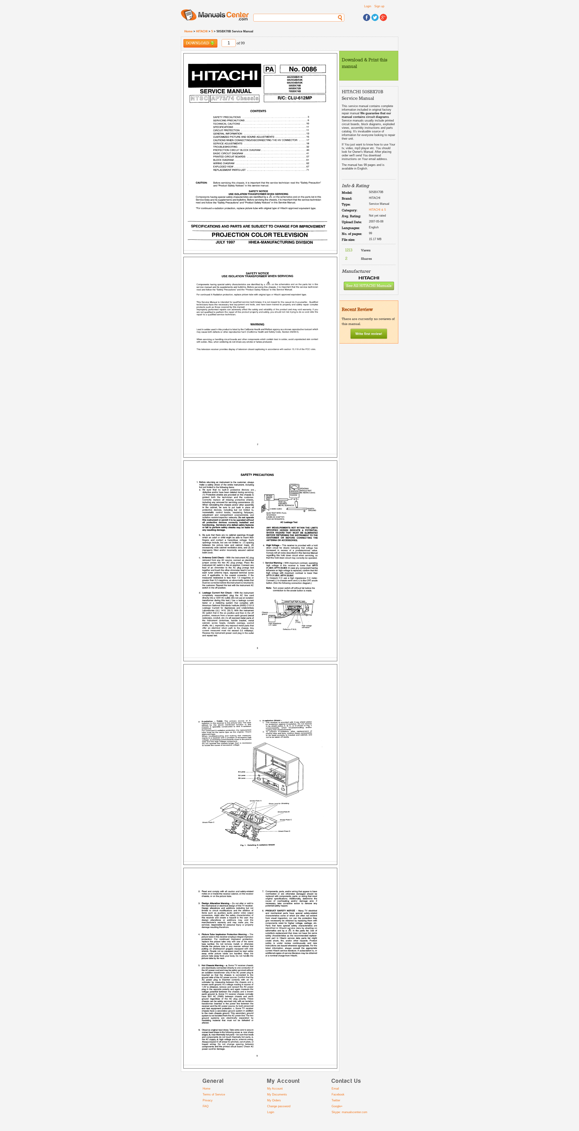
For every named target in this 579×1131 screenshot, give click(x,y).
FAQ (206, 1106)
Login (367, 6)
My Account (275, 1088)
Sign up (379, 6)
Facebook (338, 1094)
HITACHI (202, 31)
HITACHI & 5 (377, 209)
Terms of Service (214, 1094)
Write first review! (368, 333)
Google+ (337, 1106)
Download (198, 43)
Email (335, 1088)
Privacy (208, 1100)
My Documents (277, 1094)
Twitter (336, 1100)
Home (188, 31)
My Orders (274, 1100)
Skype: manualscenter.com (349, 1112)
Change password (278, 1106)
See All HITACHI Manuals (369, 286)
